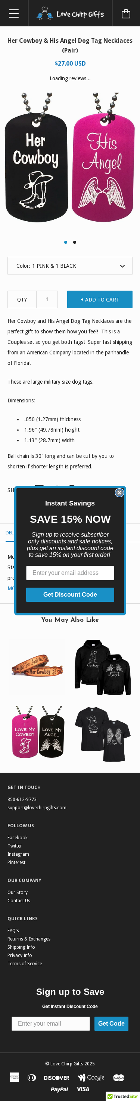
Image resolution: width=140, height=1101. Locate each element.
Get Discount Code (70, 594)
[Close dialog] (119, 492)
